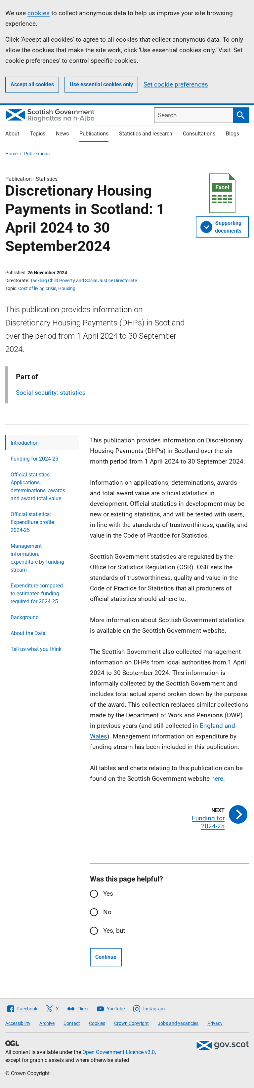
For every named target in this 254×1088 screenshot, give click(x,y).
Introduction (25, 443)
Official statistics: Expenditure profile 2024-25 (32, 522)
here (217, 778)
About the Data (28, 633)
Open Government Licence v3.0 (118, 1052)
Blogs (232, 134)
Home (11, 153)
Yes (108, 893)
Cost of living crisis (37, 288)
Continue (105, 957)
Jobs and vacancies (178, 1023)
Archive (47, 1023)
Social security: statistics (51, 392)
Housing (66, 288)
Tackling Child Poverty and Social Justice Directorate (83, 280)
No (107, 912)
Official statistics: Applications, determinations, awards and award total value (38, 486)
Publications (93, 134)
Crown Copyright (131, 1023)
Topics (37, 134)
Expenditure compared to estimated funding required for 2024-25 (37, 593)
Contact (72, 1023)
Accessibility (17, 1023)
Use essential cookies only (101, 84)
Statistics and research (145, 134)
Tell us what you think (36, 649)
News (62, 134)
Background (25, 617)
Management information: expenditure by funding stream (37, 558)
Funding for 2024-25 (34, 459)
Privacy (215, 1023)
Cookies (97, 1023)
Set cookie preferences (176, 84)
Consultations (199, 134)
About (12, 134)
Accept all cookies (32, 84)
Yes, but (114, 930)
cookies (38, 13)
